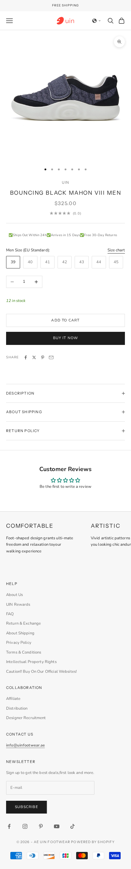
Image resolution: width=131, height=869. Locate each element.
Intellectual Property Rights (31, 662)
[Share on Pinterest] (42, 357)
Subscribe (26, 806)
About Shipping (20, 633)
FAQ (10, 614)
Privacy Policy (18, 642)
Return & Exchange (23, 623)
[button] (96, 20)
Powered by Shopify (93, 842)
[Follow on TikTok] (72, 826)
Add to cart (65, 320)
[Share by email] (51, 357)
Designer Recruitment (26, 718)
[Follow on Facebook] (9, 826)
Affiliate (13, 698)
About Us (14, 595)
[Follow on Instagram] (25, 826)
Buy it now (65, 337)
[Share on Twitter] (34, 357)
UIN (65, 182)
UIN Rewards (18, 604)
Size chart (116, 250)
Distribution (17, 708)
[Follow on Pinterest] (41, 826)
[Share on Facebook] (25, 357)
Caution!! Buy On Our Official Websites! (41, 671)
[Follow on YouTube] (57, 826)
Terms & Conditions (23, 652)
